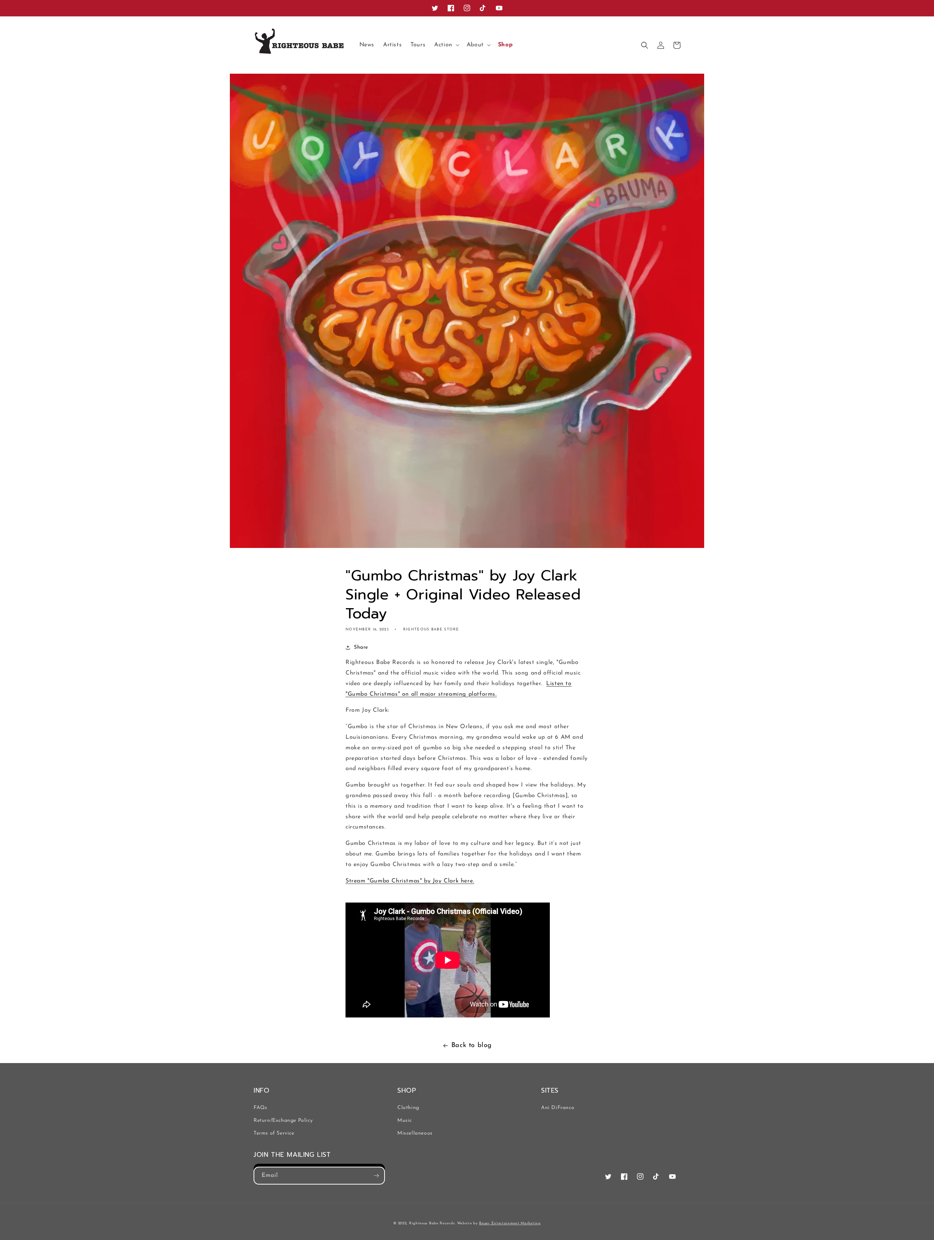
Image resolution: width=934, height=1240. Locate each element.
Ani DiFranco (557, 1107)
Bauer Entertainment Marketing (509, 1223)
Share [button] (361, 647)
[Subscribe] (376, 1176)
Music (404, 1120)
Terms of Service (274, 1133)
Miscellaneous (415, 1133)
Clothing (408, 1107)
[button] (446, 45)
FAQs (260, 1107)
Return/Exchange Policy (283, 1120)
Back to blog (471, 1045)
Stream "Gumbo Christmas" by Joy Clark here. (410, 881)
